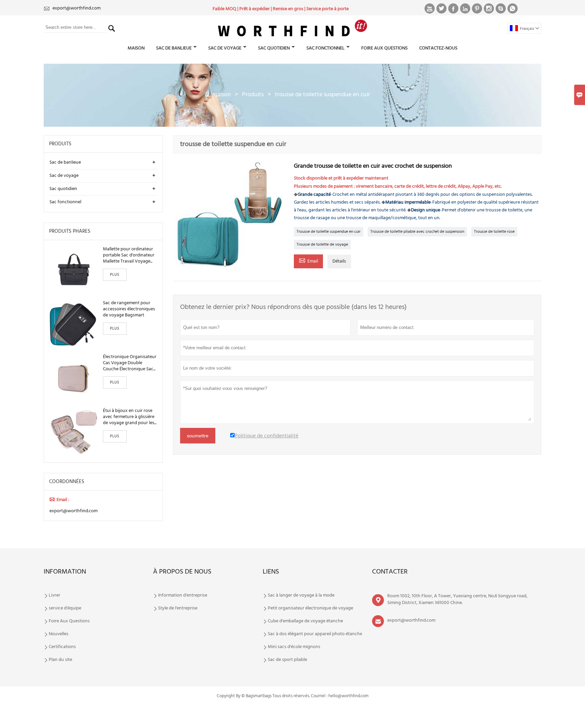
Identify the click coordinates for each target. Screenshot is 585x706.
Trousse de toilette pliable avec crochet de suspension (417, 231)
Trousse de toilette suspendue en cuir (329, 231)
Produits (253, 95)
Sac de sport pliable (287, 660)
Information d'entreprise (182, 595)
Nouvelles (58, 634)
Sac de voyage (224, 48)
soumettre (198, 435)
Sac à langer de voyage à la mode (301, 595)
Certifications (62, 647)
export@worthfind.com (76, 8)
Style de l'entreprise (177, 608)
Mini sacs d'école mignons (294, 647)
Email (308, 260)
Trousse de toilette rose (494, 231)
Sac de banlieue (174, 48)
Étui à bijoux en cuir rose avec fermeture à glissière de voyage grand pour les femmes (128, 417)
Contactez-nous (438, 48)
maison (136, 48)
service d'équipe (65, 608)
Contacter (390, 571)
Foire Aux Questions (384, 48)
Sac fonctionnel (325, 48)
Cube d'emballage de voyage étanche (305, 621)
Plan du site (60, 660)
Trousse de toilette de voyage (322, 244)
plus (115, 275)
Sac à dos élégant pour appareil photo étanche (315, 634)
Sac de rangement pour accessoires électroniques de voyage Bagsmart (129, 309)
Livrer (54, 595)
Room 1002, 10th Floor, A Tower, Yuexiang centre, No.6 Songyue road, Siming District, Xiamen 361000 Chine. (457, 599)
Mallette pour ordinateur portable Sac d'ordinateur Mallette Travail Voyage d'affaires (128, 255)
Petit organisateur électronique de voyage (310, 608)
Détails (339, 261)
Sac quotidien (274, 48)
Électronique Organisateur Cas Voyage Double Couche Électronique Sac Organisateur (129, 363)
